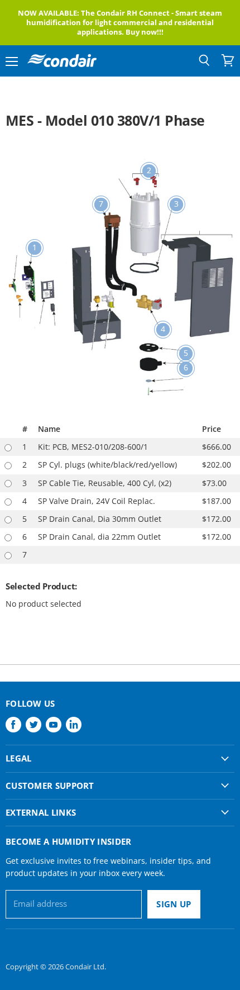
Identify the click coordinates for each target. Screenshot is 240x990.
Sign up (173, 904)
